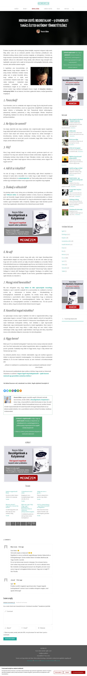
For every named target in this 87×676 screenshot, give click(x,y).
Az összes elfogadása (78, 672)
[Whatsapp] (10, 391)
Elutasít (67, 672)
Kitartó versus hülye (73, 139)
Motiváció (64, 254)
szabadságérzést (23, 178)
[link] (73, 9)
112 (29, 523)
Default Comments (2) (9, 602)
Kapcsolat (58, 660)
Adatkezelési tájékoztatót (28, 434)
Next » (33, 523)
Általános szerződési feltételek (48, 660)
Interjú (63, 248)
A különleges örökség (74, 199)
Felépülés (64, 238)
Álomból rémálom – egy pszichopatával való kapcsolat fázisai (76, 180)
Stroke (63, 264)
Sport (63, 261)
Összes (63, 258)
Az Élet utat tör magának (74, 148)
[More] (20, 391)
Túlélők (63, 271)
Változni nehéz (11, 195)
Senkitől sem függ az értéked (75, 168)
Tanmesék (64, 268)
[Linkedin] (15, 391)
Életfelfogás (64, 234)
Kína (63, 251)
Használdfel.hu (43, 3)
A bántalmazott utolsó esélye (75, 209)
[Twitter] (7, 391)
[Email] (18, 391)
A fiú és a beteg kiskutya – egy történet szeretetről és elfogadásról (43, 506)
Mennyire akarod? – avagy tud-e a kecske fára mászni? (12, 506)
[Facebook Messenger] (5, 391)
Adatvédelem (30, 660)
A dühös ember (72, 131)
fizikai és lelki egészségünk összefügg (38, 288)
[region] (43, 671)
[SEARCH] (63, 319)
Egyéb (63, 231)
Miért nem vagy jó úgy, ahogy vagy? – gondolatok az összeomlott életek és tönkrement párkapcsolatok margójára (27, 508)
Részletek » (73, 128)
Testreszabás (58, 672)
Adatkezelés (36, 660)
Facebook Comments (21, 602)
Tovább (7, 499)
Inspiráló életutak (65, 244)
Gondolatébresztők (66, 241)
